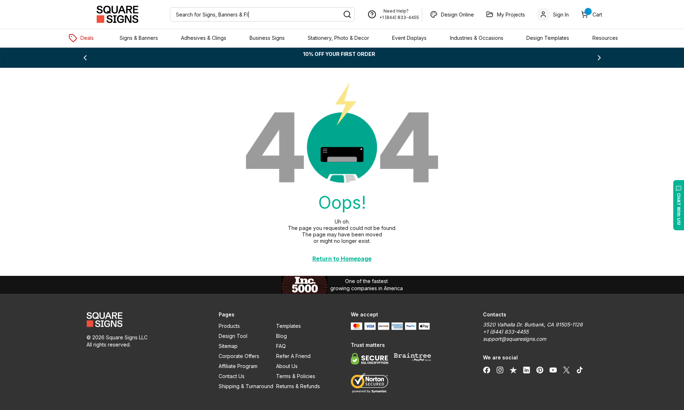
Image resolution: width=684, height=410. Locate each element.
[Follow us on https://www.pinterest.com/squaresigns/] (540, 370)
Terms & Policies (295, 376)
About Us (287, 366)
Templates (288, 326)
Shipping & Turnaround (246, 386)
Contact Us (232, 376)
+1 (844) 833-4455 (399, 17)
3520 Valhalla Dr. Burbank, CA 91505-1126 (533, 324)
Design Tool (233, 336)
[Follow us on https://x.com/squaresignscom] (566, 370)
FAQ (281, 346)
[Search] (347, 14)
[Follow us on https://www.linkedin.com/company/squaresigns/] (526, 370)
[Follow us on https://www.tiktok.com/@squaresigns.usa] (579, 370)
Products (229, 326)
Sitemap (228, 346)
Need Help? (396, 11)
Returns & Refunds (298, 386)
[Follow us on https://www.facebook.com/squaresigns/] (486, 370)
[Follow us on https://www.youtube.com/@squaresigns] (553, 370)
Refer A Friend (293, 356)
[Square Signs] (117, 14)
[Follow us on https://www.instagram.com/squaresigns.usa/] (500, 370)
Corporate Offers (239, 356)
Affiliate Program (238, 366)
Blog (281, 336)
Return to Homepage (342, 258)
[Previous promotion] (85, 58)
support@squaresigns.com (514, 339)
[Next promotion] (599, 58)
